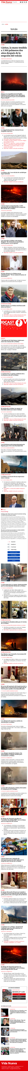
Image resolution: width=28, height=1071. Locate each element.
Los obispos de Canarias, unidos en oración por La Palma (11, 721)
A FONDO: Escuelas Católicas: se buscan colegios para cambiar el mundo (15, 141)
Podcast (3, 338)
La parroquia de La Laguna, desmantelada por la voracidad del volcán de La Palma (14, 585)
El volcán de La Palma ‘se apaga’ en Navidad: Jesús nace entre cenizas (11, 409)
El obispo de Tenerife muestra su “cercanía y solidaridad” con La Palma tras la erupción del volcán (13, 968)
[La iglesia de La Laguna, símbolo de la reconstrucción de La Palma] (14, 361)
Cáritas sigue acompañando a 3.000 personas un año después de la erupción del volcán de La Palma (13, 207)
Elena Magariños (11, 176)
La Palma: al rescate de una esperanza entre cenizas (12, 477)
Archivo (19, 998)
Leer (19, 994)
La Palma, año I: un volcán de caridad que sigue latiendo (13, 173)
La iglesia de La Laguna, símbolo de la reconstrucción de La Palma (12, 374)
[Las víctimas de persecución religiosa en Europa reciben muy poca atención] (5, 1032)
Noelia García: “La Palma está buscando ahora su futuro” (13, 306)
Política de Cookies (5, 1068)
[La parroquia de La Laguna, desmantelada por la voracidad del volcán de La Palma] (14, 572)
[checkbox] (9, 541)
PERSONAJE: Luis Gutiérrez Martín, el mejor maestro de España (14, 146)
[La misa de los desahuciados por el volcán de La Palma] (14, 610)
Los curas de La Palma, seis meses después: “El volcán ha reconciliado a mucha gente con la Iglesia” (12, 242)
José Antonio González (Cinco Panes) (15, 343)
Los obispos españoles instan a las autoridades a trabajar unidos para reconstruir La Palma (11, 754)
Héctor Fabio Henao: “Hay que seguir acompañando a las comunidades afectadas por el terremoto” (17, 1022)
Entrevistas (4, 303)
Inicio (3, 24)
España (2, 44)
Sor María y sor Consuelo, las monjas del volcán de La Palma (13, 654)
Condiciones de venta (6, 1067)
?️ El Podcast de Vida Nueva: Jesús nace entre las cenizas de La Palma (12, 341)
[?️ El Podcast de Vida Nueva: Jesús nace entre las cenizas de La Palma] (14, 328)
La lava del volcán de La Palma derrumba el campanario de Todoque (13, 788)
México (2, 92)
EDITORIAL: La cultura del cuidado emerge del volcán (14, 489)
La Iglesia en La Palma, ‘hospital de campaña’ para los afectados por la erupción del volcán (12, 928)
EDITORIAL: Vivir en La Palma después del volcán (15, 315)
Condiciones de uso (19, 1066)
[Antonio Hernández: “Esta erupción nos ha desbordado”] (14, 503)
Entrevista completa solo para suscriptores (14, 316)
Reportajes (8, 372)
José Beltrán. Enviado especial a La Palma (16, 625)
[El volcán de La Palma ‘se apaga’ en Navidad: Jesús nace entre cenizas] (14, 396)
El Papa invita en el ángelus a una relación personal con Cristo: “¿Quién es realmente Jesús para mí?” (18, 1012)
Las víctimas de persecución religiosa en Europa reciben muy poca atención (18, 1030)
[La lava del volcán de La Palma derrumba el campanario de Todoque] (14, 775)
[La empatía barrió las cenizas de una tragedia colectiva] (14, 118)
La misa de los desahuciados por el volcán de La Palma (14, 622)
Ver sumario (19, 996)
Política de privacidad (15, 1067)
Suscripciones (4, 1066)
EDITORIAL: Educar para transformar (12, 139)
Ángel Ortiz (9, 309)
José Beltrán (10, 133)
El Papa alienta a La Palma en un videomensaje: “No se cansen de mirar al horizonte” (13, 275)
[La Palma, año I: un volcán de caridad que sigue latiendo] (14, 160)
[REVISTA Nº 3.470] (7, 995)
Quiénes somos (11, 1066)
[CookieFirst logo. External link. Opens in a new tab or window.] (3, 509)
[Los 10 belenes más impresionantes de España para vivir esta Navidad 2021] (14, 432)
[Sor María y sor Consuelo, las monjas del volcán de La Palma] (14, 642)
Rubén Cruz (9, 278)
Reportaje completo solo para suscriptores (13, 148)
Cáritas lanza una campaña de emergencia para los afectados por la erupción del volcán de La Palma (12, 860)
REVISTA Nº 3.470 (18, 992)
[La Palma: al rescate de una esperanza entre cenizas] (14, 464)
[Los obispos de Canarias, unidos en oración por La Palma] (14, 709)
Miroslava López (10, 100)
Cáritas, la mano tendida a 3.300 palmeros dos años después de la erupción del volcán (14, 51)
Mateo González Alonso (12, 691)
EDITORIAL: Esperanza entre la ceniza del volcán (15, 630)
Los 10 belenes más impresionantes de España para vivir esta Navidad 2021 (13, 445)
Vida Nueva (9, 58)
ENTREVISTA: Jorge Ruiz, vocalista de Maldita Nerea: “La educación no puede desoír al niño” (14, 143)
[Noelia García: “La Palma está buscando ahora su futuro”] (14, 293)
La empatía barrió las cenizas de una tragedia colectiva (12, 130)
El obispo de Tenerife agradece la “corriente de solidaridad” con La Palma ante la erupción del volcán (13, 820)
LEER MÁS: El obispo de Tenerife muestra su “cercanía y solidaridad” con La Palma (14, 941)
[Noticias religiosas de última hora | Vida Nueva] (6, 2)
